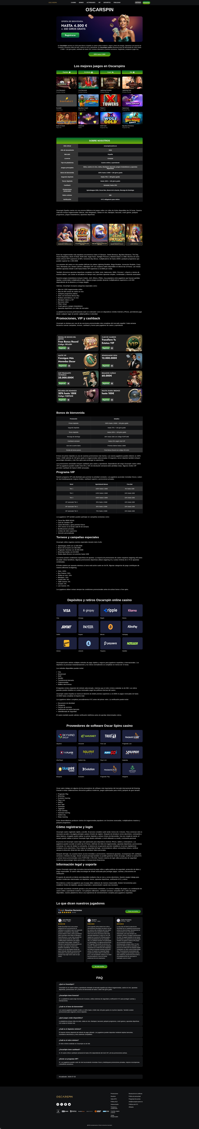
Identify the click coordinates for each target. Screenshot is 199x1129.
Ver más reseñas (99, 966)
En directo (87, 72)
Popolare (65, 72)
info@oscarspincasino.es (136, 1101)
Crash (109, 72)
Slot (131, 72)
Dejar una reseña (133, 911)
